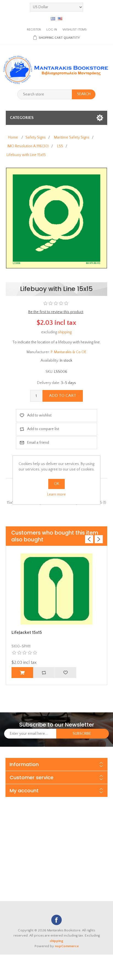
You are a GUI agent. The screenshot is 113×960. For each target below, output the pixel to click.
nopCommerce (67, 946)
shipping (65, 332)
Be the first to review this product (55, 312)
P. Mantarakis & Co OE (68, 352)
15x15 (11, 502)
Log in (51, 29)
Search (84, 94)
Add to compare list (43, 429)
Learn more (56, 494)
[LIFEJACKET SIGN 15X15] (57, 589)
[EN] (60, 18)
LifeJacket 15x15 (27, 632)
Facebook (56, 920)
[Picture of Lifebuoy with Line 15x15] (57, 218)
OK (56, 484)
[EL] (53, 18)
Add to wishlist (39, 415)
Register (34, 29)
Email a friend (38, 442)
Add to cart (62, 395)
